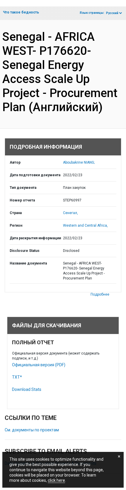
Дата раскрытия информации (35, 238)
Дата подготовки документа (35, 175)
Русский (112, 13)
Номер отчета (22, 200)
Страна (16, 213)
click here (56, 480)
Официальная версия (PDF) (38, 364)
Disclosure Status (25, 251)
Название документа (28, 263)
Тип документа (23, 188)
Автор (15, 162)
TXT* (17, 377)
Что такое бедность (21, 12)
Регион (16, 225)
